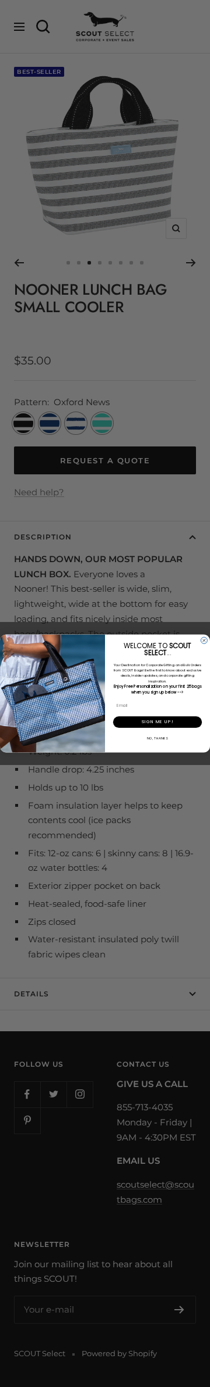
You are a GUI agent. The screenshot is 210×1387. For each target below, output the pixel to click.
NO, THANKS (157, 738)
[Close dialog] (204, 640)
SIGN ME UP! (157, 721)
